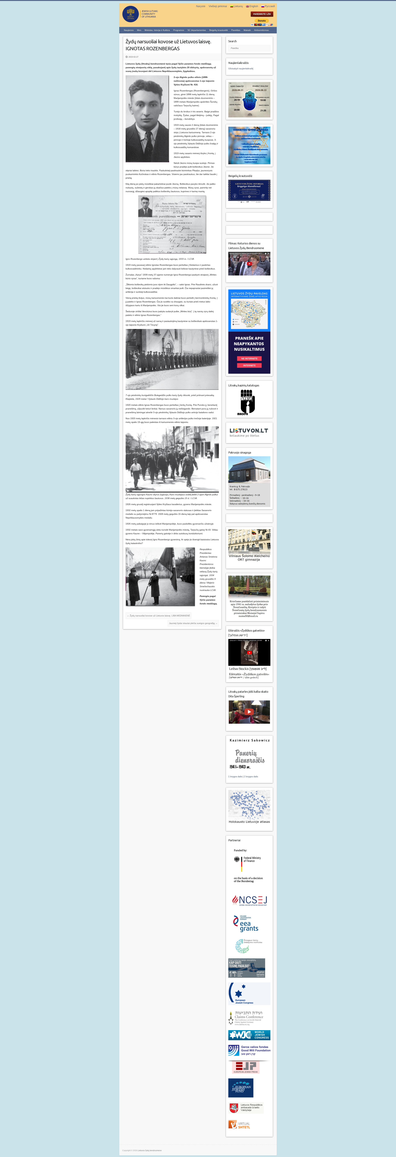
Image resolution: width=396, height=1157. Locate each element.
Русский (270, 6)
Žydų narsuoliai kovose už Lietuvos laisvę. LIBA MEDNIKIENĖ (158, 615)
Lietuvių (238, 6)
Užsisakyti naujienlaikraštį (240, 68)
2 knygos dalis (251, 776)
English (254, 6)
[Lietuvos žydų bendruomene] (152, 21)
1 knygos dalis (235, 776)
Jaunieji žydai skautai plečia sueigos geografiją (193, 623)
